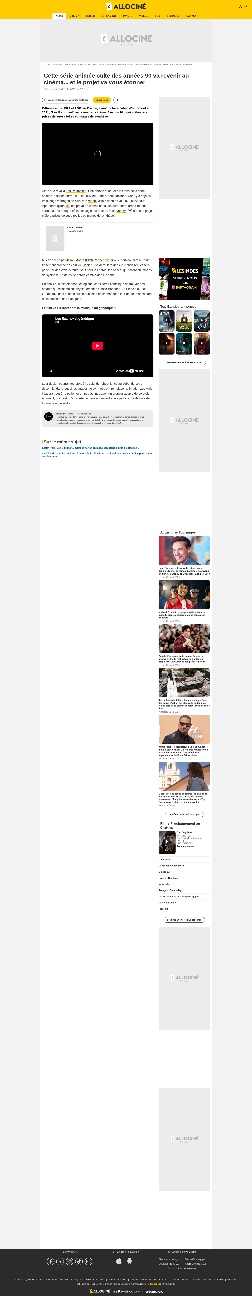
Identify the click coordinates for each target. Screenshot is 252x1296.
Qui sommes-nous (34, 1280)
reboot (92, 201)
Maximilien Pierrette (64, 414)
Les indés (173, 16)
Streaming (108, 16)
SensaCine (191, 1259)
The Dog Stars (184, 832)
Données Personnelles (140, 1280)
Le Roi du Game (167, 902)
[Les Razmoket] (55, 238)
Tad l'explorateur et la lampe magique (179, 896)
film (67, 206)
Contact (19, 1280)
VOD (157, 16)
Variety (121, 211)
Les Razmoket (76, 191)
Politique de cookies (95, 1280)
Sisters (110, 260)
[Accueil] (126, 6)
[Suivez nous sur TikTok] (79, 1261)
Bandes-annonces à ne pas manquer (184, 362)
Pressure (163, 909)
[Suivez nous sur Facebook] (51, 1261)
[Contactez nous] (89, 1261)
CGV (81, 1280)
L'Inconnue (164, 872)
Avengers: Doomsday (170, 890)
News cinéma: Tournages (103, 64)
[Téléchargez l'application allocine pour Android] (131, 1260)
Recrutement (51, 1280)
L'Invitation (164, 859)
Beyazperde (165, 1263)
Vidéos (143, 16)
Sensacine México (178, 1268)
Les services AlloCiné (201, 1280)
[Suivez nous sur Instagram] (70, 1261)
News (59, 16)
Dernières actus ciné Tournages (184, 814)
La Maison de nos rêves (171, 865)
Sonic (86, 265)
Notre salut (164, 884)
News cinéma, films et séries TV (65, 64)
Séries (90, 16)
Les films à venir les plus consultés (184, 920)
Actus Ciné (85, 64)
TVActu (127, 16)
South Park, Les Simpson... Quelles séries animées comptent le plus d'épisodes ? (90, 447)
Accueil (47, 64)
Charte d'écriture (181, 1280)
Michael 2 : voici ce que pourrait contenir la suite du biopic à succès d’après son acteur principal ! (182, 615)
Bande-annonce (185, 846)
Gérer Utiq (219, 1280)
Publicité (64, 1280)
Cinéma (74, 16)
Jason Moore (76, 231)
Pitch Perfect (95, 260)
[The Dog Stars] (167, 842)
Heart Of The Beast (168, 878)
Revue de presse (162, 1280)
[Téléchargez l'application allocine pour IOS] (121, 1260)
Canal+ (191, 16)
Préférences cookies (117, 1280)
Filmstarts (164, 1259)
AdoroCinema (192, 1263)
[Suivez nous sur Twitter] (60, 1261)
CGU (73, 1280)
